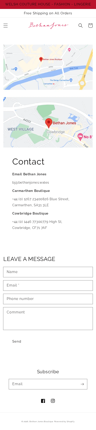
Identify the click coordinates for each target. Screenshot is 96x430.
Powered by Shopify (64, 421)
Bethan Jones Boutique (41, 421)
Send (16, 341)
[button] (5, 25)
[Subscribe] (82, 384)
